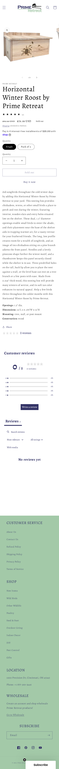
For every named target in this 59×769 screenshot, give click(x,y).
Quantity (6, 154)
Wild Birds (12, 598)
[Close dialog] (53, 723)
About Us (11, 532)
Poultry (10, 613)
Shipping (5, 126)
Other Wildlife (14, 605)
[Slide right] (36, 77)
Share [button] (9, 327)
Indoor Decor (13, 635)
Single (9, 146)
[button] (4, 7)
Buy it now (29, 182)
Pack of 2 (26, 146)
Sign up (29, 753)
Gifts (9, 657)
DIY (9, 642)
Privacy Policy (14, 561)
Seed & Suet (13, 620)
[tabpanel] (29, 462)
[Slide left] (22, 77)
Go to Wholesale (15, 714)
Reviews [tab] (13, 421)
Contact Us (12, 539)
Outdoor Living (14, 627)
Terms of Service (15, 569)
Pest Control (13, 650)
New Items (12, 590)
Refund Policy (14, 546)
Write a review (29, 407)
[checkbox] (12, 447)
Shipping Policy (14, 554)
